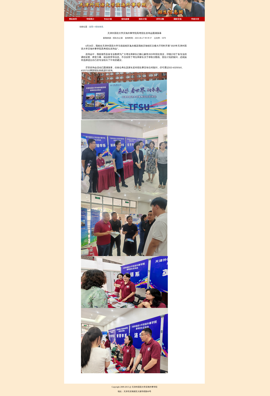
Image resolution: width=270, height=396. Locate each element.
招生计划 (143, 19)
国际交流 (178, 19)
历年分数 (160, 19)
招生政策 (125, 19)
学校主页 (195, 19)
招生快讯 (99, 27)
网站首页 (73, 19)
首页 (91, 27)
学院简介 (90, 19)
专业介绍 (108, 19)
